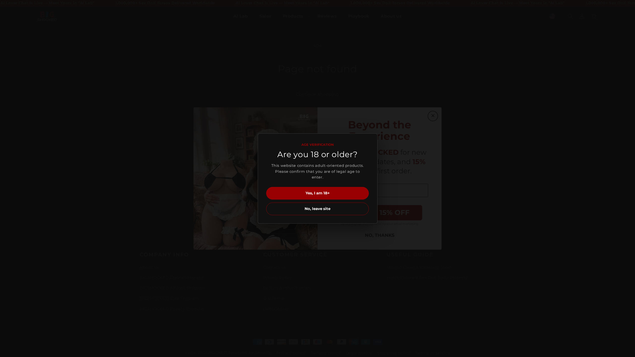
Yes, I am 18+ (318, 193)
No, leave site (317, 208)
